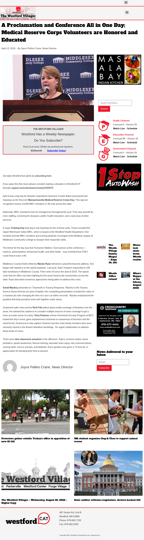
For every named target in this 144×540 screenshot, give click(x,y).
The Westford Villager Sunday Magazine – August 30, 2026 (114, 253)
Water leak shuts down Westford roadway (138, 252)
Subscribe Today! (56, 150)
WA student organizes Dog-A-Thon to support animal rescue (106, 440)
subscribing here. (43, 176)
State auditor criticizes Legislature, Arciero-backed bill (107, 499)
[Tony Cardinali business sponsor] (119, 336)
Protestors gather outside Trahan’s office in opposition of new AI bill (35, 440)
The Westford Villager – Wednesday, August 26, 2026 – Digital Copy (34, 501)
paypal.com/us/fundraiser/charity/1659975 (32, 188)
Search (104, 109)
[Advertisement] (54, 163)
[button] (126, 2)
